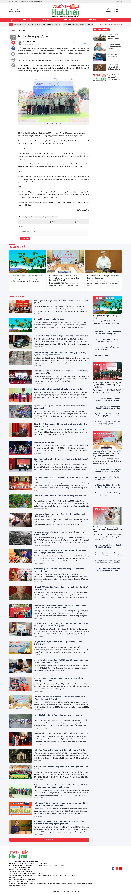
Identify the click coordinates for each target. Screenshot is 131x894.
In (77, 222)
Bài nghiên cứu (102, 509)
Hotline (17, 11)
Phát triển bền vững (38, 346)
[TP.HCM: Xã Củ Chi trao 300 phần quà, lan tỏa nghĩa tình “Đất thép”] (20, 772)
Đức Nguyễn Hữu (29, 41)
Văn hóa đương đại (38, 744)
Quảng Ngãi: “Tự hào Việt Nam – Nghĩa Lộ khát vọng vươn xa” (61, 733)
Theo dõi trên (77, 43)
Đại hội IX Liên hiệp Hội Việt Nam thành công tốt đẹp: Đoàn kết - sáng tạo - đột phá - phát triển (60, 551)
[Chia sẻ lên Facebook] (13, 48)
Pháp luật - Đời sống (38, 654)
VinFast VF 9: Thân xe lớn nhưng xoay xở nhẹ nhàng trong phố (61, 336)
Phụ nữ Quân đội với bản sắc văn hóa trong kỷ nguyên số (107, 423)
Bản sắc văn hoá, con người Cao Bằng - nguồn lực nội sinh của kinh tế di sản (108, 554)
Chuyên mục (117, 11)
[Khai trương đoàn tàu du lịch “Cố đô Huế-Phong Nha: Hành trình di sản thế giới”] (20, 520)
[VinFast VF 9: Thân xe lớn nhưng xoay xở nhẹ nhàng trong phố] (20, 342)
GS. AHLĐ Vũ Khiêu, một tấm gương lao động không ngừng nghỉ (68, 24)
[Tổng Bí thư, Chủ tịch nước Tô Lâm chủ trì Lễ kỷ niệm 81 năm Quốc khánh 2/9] (20, 430)
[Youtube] (120, 868)
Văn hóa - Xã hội (37, 313)
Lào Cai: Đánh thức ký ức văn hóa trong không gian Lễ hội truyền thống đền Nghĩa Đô (108, 470)
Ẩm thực (36, 490)
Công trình (100, 364)
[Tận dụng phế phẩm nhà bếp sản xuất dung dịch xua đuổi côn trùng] (107, 516)
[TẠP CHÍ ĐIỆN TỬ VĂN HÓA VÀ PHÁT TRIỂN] (65, 10)
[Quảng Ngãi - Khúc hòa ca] (20, 448)
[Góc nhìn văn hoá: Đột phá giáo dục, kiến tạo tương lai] (103, 261)
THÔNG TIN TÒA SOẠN (58, 891)
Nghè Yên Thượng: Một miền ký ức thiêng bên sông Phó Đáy (60, 750)
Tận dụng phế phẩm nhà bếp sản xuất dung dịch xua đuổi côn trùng (107, 529)
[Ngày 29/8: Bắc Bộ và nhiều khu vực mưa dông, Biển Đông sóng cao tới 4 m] (20, 411)
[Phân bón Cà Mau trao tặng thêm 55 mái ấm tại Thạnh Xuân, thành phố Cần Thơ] (20, 377)
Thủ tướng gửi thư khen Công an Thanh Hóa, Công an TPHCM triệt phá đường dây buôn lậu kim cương (60, 786)
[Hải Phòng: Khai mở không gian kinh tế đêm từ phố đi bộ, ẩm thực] (20, 483)
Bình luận (13, 37)
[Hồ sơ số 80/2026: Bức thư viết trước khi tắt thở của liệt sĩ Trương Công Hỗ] (20, 538)
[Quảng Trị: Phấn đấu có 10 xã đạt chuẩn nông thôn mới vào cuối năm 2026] (20, 501)
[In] (13, 60)
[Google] (117, 868)
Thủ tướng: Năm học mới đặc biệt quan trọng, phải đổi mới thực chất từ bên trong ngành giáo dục (59, 822)
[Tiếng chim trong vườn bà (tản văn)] (27, 261)
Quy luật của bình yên (103, 355)
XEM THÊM (49, 839)
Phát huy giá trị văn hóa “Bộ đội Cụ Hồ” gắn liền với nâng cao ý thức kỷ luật (107, 384)
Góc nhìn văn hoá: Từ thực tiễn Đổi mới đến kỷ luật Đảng (108, 546)
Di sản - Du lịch (37, 526)
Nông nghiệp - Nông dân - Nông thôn (42, 418)
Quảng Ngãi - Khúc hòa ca (45, 442)
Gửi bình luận (25, 238)
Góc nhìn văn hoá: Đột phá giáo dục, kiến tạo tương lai (103, 277)
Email (11, 11)
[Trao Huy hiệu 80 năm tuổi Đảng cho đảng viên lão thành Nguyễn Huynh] (20, 574)
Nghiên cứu (13, 270)
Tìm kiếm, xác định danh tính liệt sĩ (42, 545)
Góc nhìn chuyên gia (38, 709)
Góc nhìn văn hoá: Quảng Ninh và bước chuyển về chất (58, 389)
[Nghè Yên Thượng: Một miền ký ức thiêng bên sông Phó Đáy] (20, 756)
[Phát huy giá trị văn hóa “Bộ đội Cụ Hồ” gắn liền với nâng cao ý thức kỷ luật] (107, 371)
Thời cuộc (36, 399)
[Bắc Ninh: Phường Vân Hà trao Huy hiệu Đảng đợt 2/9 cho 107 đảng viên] (20, 465)
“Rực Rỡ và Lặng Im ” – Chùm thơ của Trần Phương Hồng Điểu (108, 333)
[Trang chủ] (11, 20)
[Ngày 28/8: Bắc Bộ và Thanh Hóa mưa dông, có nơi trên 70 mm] (20, 721)
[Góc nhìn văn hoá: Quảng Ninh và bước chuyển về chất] (20, 395)
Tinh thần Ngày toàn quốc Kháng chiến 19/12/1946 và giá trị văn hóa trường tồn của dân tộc (107, 407)
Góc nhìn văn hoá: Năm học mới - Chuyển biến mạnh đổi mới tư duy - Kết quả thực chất (64, 278)
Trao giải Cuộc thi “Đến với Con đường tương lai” (107, 348)
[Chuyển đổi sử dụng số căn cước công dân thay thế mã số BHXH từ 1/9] (20, 647)
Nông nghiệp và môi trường (40, 508)
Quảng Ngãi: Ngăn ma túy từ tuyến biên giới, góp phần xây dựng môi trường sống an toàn (60, 353)
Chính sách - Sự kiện (38, 563)
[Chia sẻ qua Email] (13, 54)
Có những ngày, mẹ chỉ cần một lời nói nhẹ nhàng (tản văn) (108, 340)
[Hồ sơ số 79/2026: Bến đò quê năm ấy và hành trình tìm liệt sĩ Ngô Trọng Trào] (20, 593)
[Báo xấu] (13, 65)
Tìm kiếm (108, 11)
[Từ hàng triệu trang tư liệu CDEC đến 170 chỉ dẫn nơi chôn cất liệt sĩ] (20, 306)
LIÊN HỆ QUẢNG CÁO (73, 891)
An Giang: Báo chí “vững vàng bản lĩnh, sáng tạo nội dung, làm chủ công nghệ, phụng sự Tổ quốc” (61, 624)
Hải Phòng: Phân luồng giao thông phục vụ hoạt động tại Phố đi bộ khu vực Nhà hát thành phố (61, 804)
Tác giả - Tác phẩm (104, 297)
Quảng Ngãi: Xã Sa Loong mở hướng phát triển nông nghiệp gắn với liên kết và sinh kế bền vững (60, 606)
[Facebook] (113, 868)
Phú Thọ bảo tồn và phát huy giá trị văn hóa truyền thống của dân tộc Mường (107, 562)
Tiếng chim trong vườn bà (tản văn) (27, 276)
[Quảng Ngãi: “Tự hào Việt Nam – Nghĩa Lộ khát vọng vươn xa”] (20, 739)
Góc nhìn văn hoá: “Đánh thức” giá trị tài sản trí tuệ (108, 494)
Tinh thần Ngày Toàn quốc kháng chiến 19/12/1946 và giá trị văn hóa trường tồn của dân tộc (107, 399)
